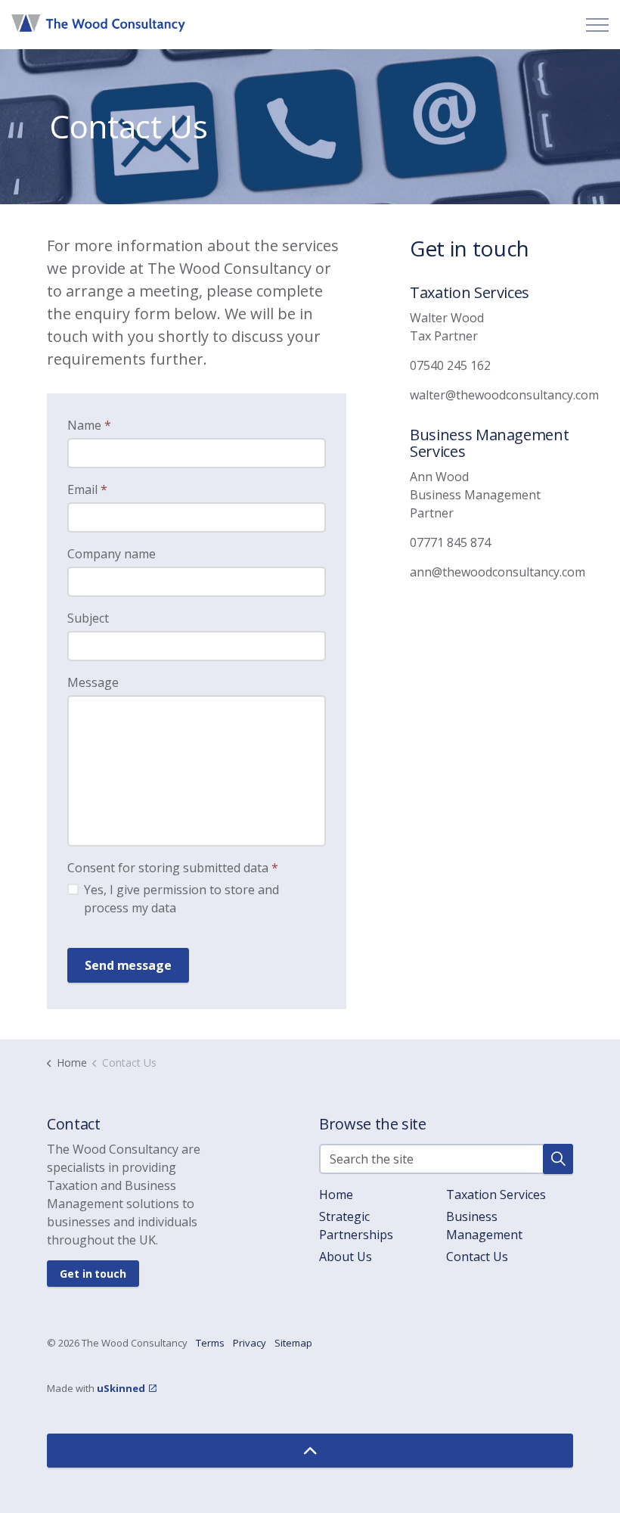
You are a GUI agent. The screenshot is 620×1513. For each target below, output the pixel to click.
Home (336, 1194)
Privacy (249, 1343)
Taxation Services (496, 1194)
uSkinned (121, 1388)
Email (87, 489)
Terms (210, 1343)
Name (89, 425)
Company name (111, 553)
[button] (558, 1159)
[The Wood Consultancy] (98, 22)
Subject (88, 618)
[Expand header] (597, 24)
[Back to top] (310, 1451)
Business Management (484, 1225)
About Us (345, 1256)
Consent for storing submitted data (172, 867)
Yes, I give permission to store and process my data (181, 898)
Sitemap (293, 1343)
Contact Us (477, 1256)
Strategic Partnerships (356, 1225)
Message (93, 682)
